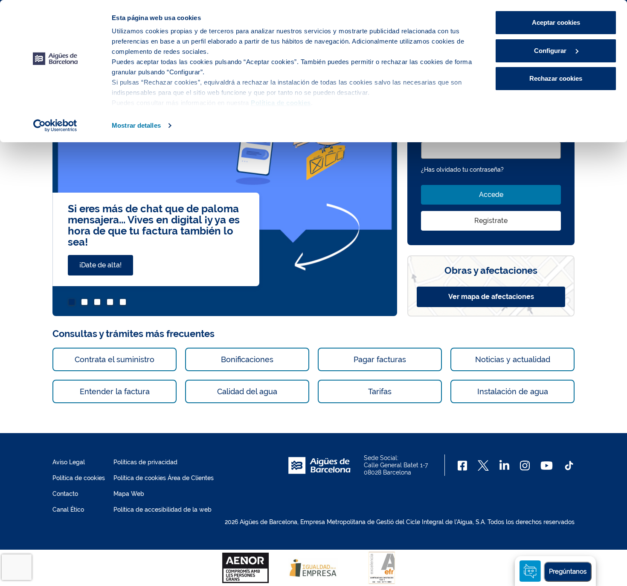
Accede (491, 194)
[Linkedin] (504, 465)
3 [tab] (98, 303)
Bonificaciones (247, 359)
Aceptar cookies (556, 22)
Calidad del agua (247, 391)
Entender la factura (115, 391)
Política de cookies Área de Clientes (163, 478)
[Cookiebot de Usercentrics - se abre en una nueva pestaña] (55, 125)
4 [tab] (111, 303)
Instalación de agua (512, 391)
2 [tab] (85, 303)
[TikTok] (569, 465)
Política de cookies (78, 478)
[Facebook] (462, 465)
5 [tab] (124, 303)
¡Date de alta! (100, 265)
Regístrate (491, 221)
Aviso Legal (68, 462)
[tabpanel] (224, 193)
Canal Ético (68, 509)
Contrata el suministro (114, 359)
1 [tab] (73, 303)
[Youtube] (546, 465)
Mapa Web (128, 493)
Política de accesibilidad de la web (162, 509)
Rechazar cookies (555, 78)
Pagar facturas (380, 359)
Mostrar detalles (136, 125)
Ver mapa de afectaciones (491, 297)
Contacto (65, 493)
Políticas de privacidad (145, 462)
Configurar (551, 50)
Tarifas (380, 391)
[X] (483, 465)
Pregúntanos (567, 571)
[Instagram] (525, 465)
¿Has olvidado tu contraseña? (462, 169)
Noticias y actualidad (512, 359)
